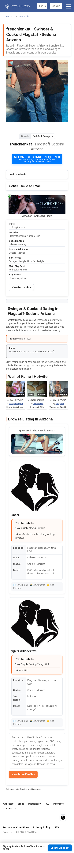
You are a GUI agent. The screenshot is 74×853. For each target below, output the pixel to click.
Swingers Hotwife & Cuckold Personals (23, 789)
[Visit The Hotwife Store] (37, 444)
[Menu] (68, 6)
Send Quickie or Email (24, 186)
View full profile (21, 287)
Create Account (59, 847)
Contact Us (9, 808)
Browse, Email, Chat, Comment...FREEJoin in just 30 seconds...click (37, 159)
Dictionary (34, 803)
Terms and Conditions (16, 827)
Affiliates (8, 803)
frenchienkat (24, 16)
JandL (15, 515)
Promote (58, 803)
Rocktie (9, 16)
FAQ (47, 803)
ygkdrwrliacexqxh (23, 651)
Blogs (20, 803)
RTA (56, 827)
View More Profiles (23, 774)
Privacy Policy (41, 827)
